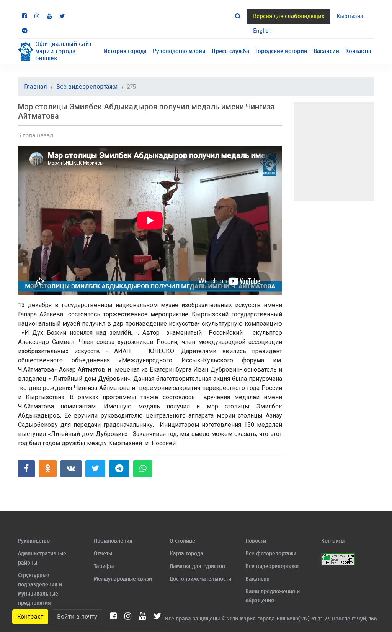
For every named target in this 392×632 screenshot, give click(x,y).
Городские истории (281, 51)
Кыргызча (349, 16)
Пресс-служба (230, 51)
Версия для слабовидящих (288, 16)
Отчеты (103, 553)
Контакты (358, 51)
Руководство (34, 541)
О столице (182, 541)
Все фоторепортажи (270, 553)
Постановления (113, 541)
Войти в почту (77, 617)
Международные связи (123, 579)
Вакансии (326, 51)
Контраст (30, 617)
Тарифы (104, 566)
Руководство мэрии (179, 51)
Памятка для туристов (197, 566)
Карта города (186, 553)
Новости (255, 541)
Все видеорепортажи (87, 87)
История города (125, 51)
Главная (35, 87)
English (262, 31)
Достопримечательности (200, 579)
